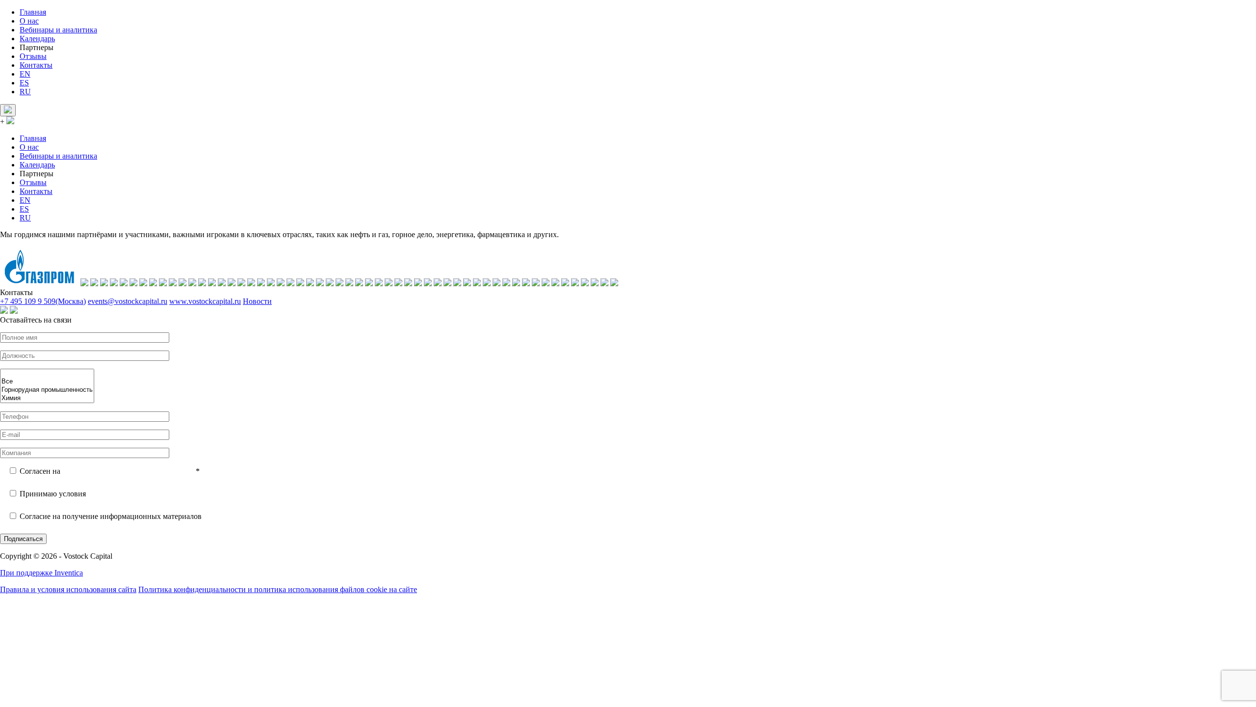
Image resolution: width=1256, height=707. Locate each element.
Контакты (36, 65)
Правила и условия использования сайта (68, 589)
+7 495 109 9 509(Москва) (43, 301)
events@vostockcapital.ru (127, 301)
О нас (29, 21)
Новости (257, 301)
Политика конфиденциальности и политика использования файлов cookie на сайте (277, 589)
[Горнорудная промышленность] (47, 390)
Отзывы (33, 56)
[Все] (47, 382)
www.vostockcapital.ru (205, 301)
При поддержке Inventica (41, 573)
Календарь (37, 38)
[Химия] (47, 398)
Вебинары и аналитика (58, 30)
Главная (33, 12)
